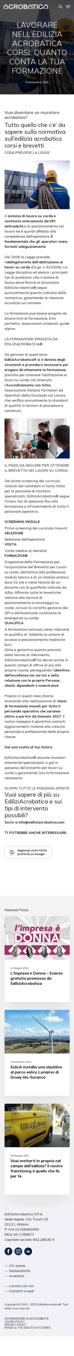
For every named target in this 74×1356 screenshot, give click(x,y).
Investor (19, 1110)
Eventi (17, 923)
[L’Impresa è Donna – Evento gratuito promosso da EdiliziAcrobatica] (37, 959)
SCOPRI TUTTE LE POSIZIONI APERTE (37, 788)
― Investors (14, 1276)
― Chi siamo (15, 1265)
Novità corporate (27, 1016)
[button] (68, 7)
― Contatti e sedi (19, 1291)
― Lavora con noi (19, 1286)
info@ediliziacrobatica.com (41, 822)
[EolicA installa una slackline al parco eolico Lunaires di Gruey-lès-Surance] (37, 1053)
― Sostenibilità (17, 1270)
